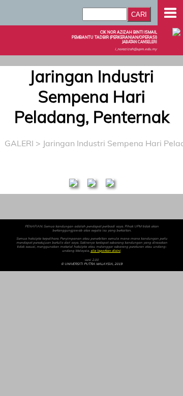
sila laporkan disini (105, 251)
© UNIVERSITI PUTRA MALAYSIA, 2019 (92, 264)
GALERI (19, 143)
